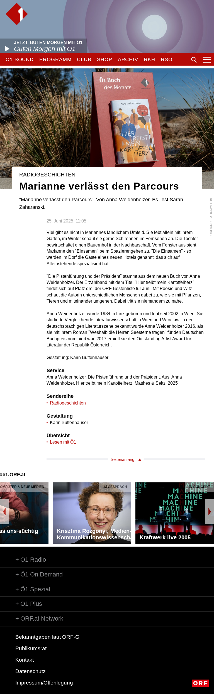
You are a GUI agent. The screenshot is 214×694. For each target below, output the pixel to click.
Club (84, 59)
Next (209, 511)
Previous (4, 511)
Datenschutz (30, 671)
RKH (149, 59)
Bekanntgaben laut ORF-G (47, 637)
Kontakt (24, 660)
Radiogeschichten (68, 403)
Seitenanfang (122, 459)
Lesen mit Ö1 (63, 442)
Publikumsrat (31, 648)
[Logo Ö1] (17, 14)
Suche (194, 60)
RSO (166, 59)
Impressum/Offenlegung (44, 683)
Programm (55, 59)
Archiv (128, 59)
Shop (104, 59)
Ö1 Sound (20, 59)
